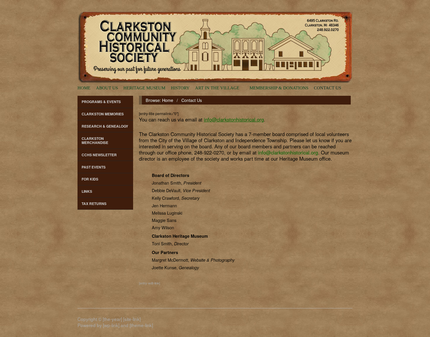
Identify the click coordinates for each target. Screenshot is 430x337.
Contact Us (327, 88)
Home (84, 88)
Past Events (94, 167)
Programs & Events (101, 101)
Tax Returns (94, 203)
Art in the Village (217, 88)
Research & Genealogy (105, 126)
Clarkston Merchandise (95, 140)
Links (87, 191)
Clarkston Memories (103, 114)
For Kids (90, 179)
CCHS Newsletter (99, 154)
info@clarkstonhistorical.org (288, 152)
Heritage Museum (144, 88)
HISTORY (180, 88)
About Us (107, 88)
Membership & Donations (279, 88)
